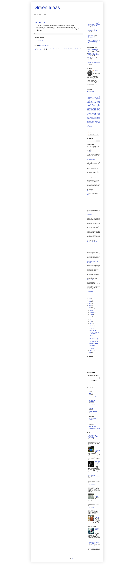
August (91, 314)
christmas (89, 113)
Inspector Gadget (92, 426)
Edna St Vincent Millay (91, 175)
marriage (98, 108)
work (94, 97)
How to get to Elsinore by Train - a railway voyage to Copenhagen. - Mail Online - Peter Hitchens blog (94, 23)
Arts (55, 48)
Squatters (91, 335)
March (91, 323)
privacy (93, 115)
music (98, 105)
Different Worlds (91, 475)
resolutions (98, 115)
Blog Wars (91, 336)
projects (93, 122)
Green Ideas (47, 7)
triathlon (94, 109)
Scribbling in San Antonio (94, 428)
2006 (90, 352)
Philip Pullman (89, 214)
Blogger (72, 558)
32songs (96, 121)
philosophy (97, 100)
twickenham (89, 108)
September (92, 312)
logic (91, 122)
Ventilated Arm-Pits (51, 48)
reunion (95, 118)
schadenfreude (97, 117)
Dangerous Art (92, 326)
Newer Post (36, 43)
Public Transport (77, 48)
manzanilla (89, 121)
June (91, 317)
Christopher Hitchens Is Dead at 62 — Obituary (93, 37)
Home (58, 43)
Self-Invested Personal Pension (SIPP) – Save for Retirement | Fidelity (93, 29)
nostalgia (89, 104)
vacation (98, 109)
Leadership (41, 48)
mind (88, 117)
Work (57, 48)
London (35, 48)
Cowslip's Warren (92, 507)
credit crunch (96, 102)
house (99, 114)
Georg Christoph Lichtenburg (92, 190)
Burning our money (93, 411)
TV (91, 118)
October (91, 310)
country (92, 112)
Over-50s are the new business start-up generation (92, 34)
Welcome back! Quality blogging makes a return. (93, 54)
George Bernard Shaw (91, 159)
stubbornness (89, 126)
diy (87, 114)
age (93, 118)
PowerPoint (35, 49)
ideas (96, 112)
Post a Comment (39, 40)
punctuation (98, 125)
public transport (96, 104)
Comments (91, 134)
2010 (90, 301)
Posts (90, 132)
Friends (47, 48)
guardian (98, 119)
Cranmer (91, 408)
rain (91, 110)
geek (99, 121)
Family (69, 48)
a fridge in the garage (97, 516)
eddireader (93, 119)
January (91, 350)
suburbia (94, 110)
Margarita (60, 48)
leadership (40, 33)
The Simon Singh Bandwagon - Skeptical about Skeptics (93, 436)
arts (93, 98)
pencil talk (91, 393)
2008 (90, 305)
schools (88, 118)
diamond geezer (92, 390)
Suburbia (37, 48)
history (88, 122)
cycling (88, 106)
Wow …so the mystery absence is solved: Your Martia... (93, 50)
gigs (93, 106)
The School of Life (93, 415)
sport (91, 114)
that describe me (90, 91)
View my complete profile (92, 85)
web (88, 119)
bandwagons (98, 123)
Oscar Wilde (89, 151)
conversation (90, 101)
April (91, 321)
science (98, 118)
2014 (90, 298)
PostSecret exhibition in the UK (97, 495)
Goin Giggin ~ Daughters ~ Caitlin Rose (97, 463)
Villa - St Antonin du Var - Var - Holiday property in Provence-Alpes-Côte (94, 41)
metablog (44, 48)
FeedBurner (96, 383)
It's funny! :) (90, 57)
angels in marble (92, 396)
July (91, 316)
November (92, 308)
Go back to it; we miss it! (93, 59)
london (89, 97)
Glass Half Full (39, 23)
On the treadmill (92, 484)
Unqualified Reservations (94, 404)
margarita (94, 113)
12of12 (94, 123)
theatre (93, 121)
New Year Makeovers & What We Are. (94, 543)
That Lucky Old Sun (93, 341)
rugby (91, 117)
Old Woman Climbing (93, 343)
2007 (90, 307)
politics (88, 105)
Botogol (96, 70)
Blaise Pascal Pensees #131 (92, 279)
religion (94, 105)
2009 (90, 303)
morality (98, 113)
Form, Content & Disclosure (92, 348)
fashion (94, 108)
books (88, 110)
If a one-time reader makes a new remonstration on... (94, 63)
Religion (67, 48)
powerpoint (89, 115)
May (91, 319)
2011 (90, 300)
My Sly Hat (91, 328)
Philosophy (63, 48)
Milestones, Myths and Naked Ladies (97, 530)
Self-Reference (73, 48)
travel (95, 114)
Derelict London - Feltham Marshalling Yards (97, 449)
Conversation (39, 49)
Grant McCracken (90, 291)
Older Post (80, 43)
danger (89, 100)
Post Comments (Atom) (44, 45)
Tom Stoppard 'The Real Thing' (92, 241)
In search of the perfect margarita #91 (94, 333)
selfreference (90, 109)
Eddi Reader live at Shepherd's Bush (93, 339)
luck (99, 112)
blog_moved (89, 125)
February (92, 325)
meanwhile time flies (93, 423)
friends (88, 98)
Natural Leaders (92, 345)
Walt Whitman (89, 194)
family (98, 97)
